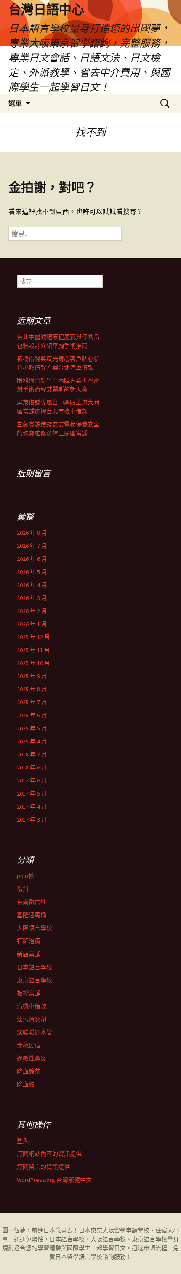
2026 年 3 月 (32, 598)
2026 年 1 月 (32, 624)
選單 (15, 103)
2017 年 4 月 (32, 806)
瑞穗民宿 (28, 1045)
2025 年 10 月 (33, 663)
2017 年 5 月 (32, 793)
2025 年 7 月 (32, 702)
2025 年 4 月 (32, 741)
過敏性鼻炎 (31, 1058)
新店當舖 (28, 954)
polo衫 (25, 876)
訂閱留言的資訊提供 (43, 1167)
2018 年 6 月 (32, 767)
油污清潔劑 (31, 1019)
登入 (23, 1140)
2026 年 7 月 (32, 546)
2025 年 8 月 (32, 689)
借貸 (23, 889)
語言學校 (90, 1257)
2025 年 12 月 (33, 637)
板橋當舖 (28, 993)
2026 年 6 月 (32, 559)
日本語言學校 (34, 967)
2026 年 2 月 (32, 611)
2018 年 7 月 (32, 754)
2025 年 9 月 (32, 676)
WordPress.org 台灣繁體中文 (54, 1180)
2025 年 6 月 (32, 715)
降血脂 (26, 1084)
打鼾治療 (28, 941)
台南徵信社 (31, 902)
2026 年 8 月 (32, 533)
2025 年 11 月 (33, 650)
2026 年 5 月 (32, 572)
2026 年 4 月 (32, 585)
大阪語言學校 (34, 928)
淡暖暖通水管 (34, 1032)
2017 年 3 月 (32, 819)
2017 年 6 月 (32, 780)
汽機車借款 (31, 1006)
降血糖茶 (28, 1071)
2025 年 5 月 (32, 728)
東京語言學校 (34, 980)
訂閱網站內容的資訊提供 (49, 1154)
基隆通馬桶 (31, 915)
